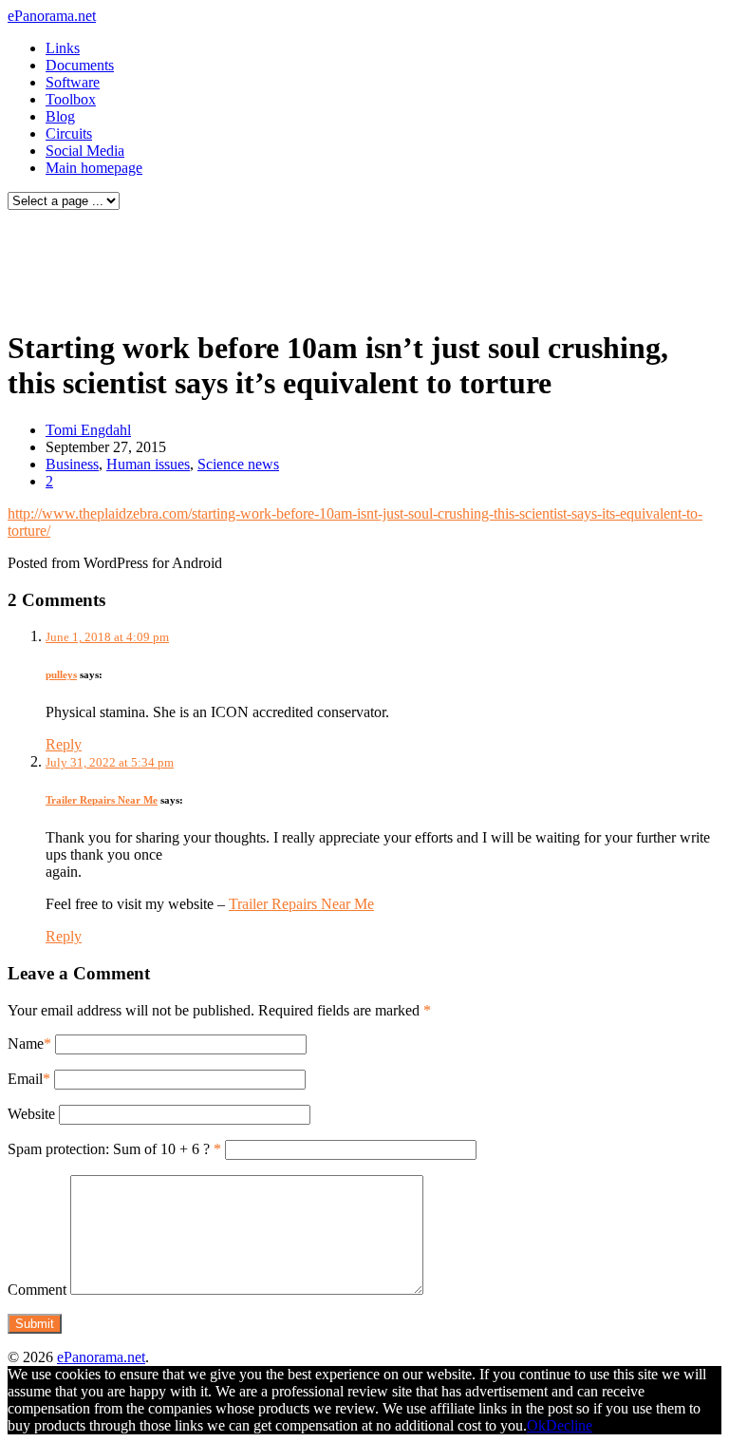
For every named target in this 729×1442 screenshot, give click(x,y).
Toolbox (71, 99)
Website (31, 1114)
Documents (80, 65)
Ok (536, 1425)
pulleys (61, 674)
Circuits (69, 133)
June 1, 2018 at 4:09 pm (107, 637)
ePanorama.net (52, 16)
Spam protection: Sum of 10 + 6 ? (109, 1149)
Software (73, 82)
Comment (37, 1289)
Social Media (85, 150)
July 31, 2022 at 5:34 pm (110, 762)
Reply (64, 744)
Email (25, 1079)
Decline (569, 1425)
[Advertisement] (364, 264)
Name (26, 1043)
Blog (60, 116)
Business (72, 464)
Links (63, 48)
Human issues (148, 464)
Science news (238, 464)
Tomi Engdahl (88, 430)
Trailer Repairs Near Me (102, 800)
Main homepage (94, 168)
